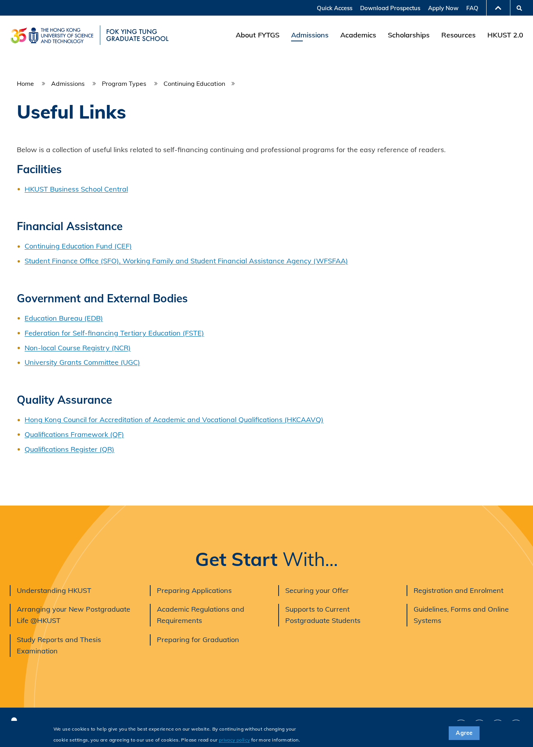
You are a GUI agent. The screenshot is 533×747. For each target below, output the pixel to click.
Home (25, 83)
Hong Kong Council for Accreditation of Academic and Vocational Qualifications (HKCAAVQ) (174, 419)
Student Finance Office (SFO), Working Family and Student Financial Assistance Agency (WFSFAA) (186, 260)
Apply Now (443, 8)
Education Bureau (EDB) (64, 318)
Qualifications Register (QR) (69, 449)
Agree (464, 732)
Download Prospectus (390, 8)
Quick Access (334, 8)
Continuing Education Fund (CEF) (78, 245)
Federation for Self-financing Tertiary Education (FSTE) (114, 332)
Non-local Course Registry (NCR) (78, 347)
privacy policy (234, 740)
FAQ (472, 8)
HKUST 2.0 (505, 34)
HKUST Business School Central (76, 189)
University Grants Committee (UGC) (82, 362)
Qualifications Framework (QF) (74, 434)
